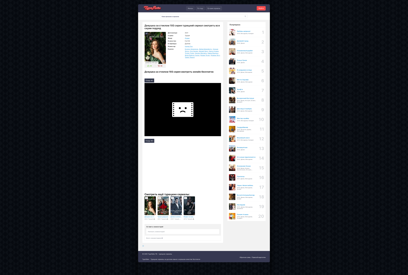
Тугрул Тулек (189, 53)
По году (200, 8)
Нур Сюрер (194, 51)
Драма (187, 38)
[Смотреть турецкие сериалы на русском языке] (152, 8)
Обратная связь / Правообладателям (253, 257)
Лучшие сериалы (213, 8)
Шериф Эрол (203, 51)
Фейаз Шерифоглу (205, 49)
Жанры (190, 8)
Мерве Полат (205, 55)
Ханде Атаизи (213, 51)
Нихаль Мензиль (201, 53)
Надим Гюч (189, 46)
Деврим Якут (215, 55)
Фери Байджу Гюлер (192, 55)
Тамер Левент (190, 57)
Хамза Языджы (213, 53)
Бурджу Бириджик (191, 49)
